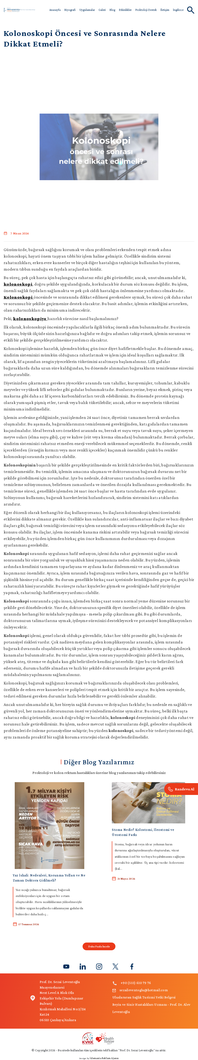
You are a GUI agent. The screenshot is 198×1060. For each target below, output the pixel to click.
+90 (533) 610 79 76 (136, 983)
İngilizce (178, 10)
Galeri (102, 10)
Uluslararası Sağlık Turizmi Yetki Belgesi (144, 997)
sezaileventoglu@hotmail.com (144, 990)
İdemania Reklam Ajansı (104, 1058)
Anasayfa (55, 10)
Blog (112, 10)
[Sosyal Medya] (66, 966)
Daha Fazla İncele (99, 946)
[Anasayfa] (19, 9)
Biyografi (70, 10)
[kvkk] (98, 1038)
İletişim (164, 10)
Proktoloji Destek (146, 10)
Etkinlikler (125, 10)
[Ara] (181, 789)
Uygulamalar (87, 10)
